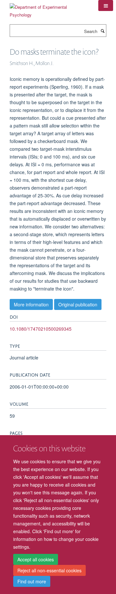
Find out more (31, 581)
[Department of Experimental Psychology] (49, 9)
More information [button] (31, 304)
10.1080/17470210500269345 (41, 328)
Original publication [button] (77, 304)
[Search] (102, 30)
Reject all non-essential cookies (49, 570)
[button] (105, 5)
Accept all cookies (35, 559)
